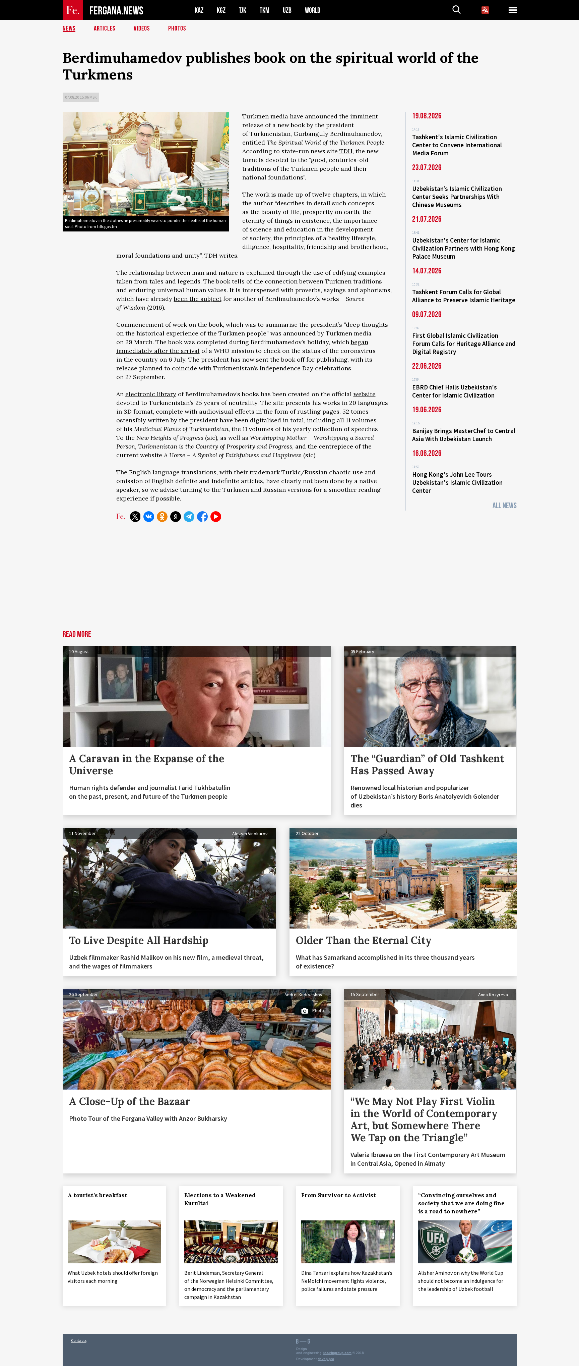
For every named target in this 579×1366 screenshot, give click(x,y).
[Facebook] (202, 516)
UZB (287, 10)
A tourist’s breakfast (97, 1195)
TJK (242, 10)
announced (299, 333)
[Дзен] (175, 516)
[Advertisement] (289, 580)
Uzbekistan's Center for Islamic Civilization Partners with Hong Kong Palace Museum (463, 248)
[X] (135, 516)
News (69, 28)
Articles (104, 28)
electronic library (150, 394)
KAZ (199, 10)
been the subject (197, 299)
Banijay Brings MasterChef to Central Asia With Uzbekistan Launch (463, 435)
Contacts (78, 1340)
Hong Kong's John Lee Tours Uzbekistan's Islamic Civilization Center (457, 482)
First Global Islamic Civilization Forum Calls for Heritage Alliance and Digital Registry (464, 343)
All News (505, 506)
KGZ (221, 10)
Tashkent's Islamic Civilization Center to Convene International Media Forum (457, 145)
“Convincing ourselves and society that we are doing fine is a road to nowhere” (461, 1203)
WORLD (312, 10)
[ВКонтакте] (148, 516)
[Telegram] (189, 516)
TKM (264, 10)
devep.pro (326, 1359)
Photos (177, 28)
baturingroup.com (337, 1353)
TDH (345, 151)
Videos (142, 28)
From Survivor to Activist (338, 1195)
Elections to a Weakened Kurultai (220, 1199)
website (364, 394)
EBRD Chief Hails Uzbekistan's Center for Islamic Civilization (454, 391)
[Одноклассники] (162, 516)
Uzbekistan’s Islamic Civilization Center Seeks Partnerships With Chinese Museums (457, 197)
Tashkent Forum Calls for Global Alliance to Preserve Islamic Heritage (463, 296)
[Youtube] (215, 516)
